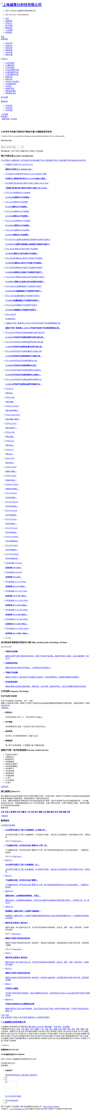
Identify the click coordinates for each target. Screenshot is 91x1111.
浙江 (51, 1029)
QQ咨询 (13, 119)
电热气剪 (8, 79)
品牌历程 (8, 21)
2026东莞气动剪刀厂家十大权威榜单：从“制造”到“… (26, 830)
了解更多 (5, 708)
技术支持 (8, 1075)
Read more (18, 841)
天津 (18, 1029)
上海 (22, 1029)
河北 (31, 1029)
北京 (14, 1029)
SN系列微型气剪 (11, 72)
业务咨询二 (25, 1075)
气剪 (7, 1015)
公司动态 (8, 108)
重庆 (27, 1029)
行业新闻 (11, 825)
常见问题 (8, 110)
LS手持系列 (10, 68)
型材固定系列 (10, 93)
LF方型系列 (10, 63)
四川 (73, 1029)
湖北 (69, 1029)
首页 (7, 19)
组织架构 (8, 50)
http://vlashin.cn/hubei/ (51, 1106)
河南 (77, 1029)
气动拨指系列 (10, 84)
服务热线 (5, 119)
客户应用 (8, 25)
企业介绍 (8, 43)
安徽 (82, 1029)
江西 (86, 1029)
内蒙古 (37, 1029)
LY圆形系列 (10, 65)
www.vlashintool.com (17, 1109)
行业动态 (8, 105)
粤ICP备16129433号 (36, 1027)
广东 (42, 1029)
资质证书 (8, 48)
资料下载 (8, 55)
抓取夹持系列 (10, 91)
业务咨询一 (16, 1075)
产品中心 (8, 23)
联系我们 (8, 32)
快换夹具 (8, 77)
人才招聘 (8, 30)
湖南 (64, 1029)
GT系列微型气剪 (11, 75)
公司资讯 (4, 825)
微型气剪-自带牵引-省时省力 (16, 923)
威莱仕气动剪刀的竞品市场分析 (17, 938)
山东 (60, 1029)
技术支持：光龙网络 (62, 1027)
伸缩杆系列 (9, 88)
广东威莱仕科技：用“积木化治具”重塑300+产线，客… (26, 845)
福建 (55, 1029)
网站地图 (48, 1027)
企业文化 (8, 45)
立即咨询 (5, 787)
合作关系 (8, 52)
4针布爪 (8, 86)
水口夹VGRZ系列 (12, 81)
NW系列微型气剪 (12, 70)
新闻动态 (8, 28)
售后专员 (33, 1075)
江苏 (46, 1029)
